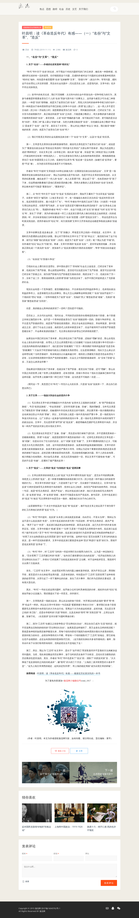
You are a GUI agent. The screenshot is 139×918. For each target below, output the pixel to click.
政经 (55, 9)
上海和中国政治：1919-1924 (68, 826)
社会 (61, 9)
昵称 (24, 853)
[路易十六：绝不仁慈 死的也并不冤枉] (102, 813)
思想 (48, 9)
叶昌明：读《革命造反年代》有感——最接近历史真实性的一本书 (68, 673)
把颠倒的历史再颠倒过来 (32, 27)
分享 (80, 751)
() (61, 751)
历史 (68, 9)
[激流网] (24, 5)
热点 (42, 9)
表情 (27, 881)
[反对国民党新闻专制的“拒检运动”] (37, 813)
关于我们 (83, 9)
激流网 (68, 49)
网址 (87, 853)
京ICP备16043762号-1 (50, 908)
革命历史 (48, 27)
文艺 (74, 9)
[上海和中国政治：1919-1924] (69, 813)
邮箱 (56, 853)
